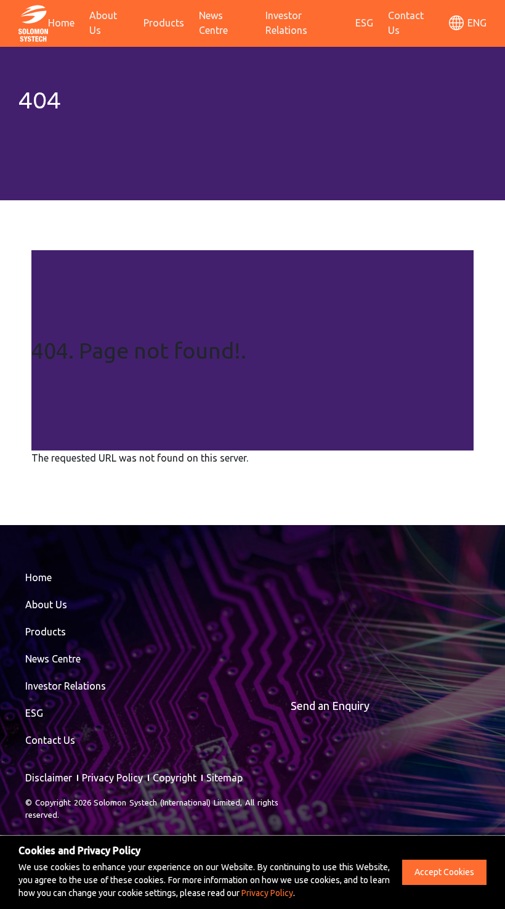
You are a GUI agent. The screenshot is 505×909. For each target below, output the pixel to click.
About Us (103, 23)
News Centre (213, 23)
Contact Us (406, 23)
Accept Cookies (444, 872)
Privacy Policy (112, 777)
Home (61, 22)
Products (163, 22)
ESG (364, 22)
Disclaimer (48, 777)
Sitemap (224, 777)
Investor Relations (286, 23)
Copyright (174, 777)
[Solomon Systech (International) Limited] (33, 22)
